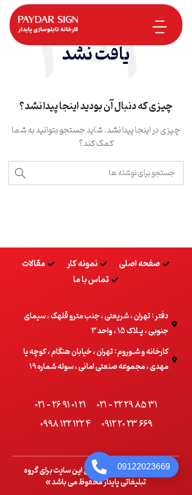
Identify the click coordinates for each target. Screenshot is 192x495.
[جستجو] (20, 173)
